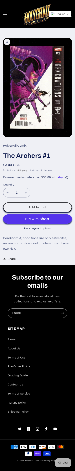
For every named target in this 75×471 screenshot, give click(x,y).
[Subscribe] (62, 313)
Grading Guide (18, 375)
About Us (14, 348)
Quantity (8, 184)
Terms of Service (19, 393)
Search (13, 339)
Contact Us (15, 384)
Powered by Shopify (49, 461)
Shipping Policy (18, 411)
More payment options (37, 228)
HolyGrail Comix (32, 461)
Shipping (22, 170)
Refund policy (17, 402)
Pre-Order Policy (19, 366)
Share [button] (12, 259)
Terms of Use (17, 357)
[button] (5, 14)
